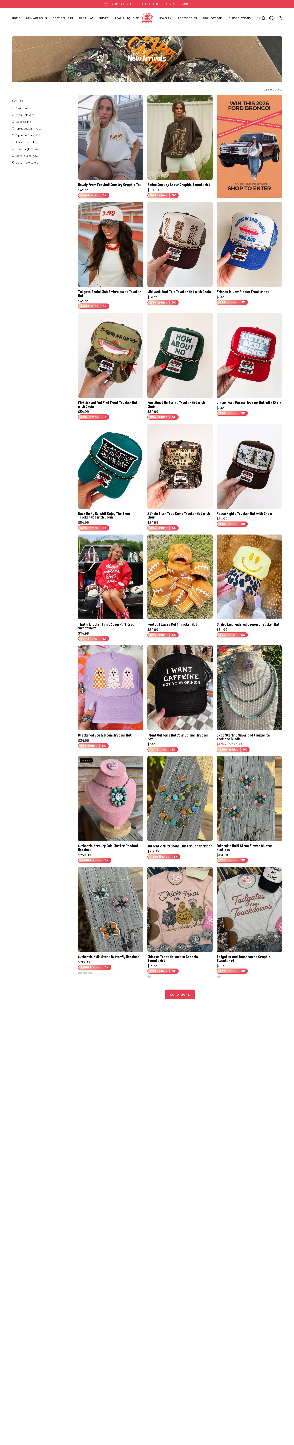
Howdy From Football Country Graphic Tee (109, 185)
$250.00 (162, 854)
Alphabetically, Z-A (28, 135)
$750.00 (93, 857)
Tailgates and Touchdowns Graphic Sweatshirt (243, 958)
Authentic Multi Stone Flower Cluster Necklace (244, 847)
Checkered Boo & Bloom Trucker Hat (105, 735)
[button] (103, 18)
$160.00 (231, 857)
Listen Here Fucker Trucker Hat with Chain (249, 403)
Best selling (23, 121)
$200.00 (93, 965)
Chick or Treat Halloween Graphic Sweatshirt (172, 958)
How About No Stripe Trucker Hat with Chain (176, 404)
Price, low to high (27, 142)
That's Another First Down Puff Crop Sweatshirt (106, 626)
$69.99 (161, 192)
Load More (180, 994)
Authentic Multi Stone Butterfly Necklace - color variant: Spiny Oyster (85, 973)
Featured (22, 108)
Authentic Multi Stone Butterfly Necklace (108, 957)
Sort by (17, 100)
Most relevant (25, 115)
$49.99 (92, 192)
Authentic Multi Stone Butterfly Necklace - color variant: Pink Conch (90, 973)
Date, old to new (27, 155)
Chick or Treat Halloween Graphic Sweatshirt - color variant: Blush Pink (149, 977)
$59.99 (161, 968)
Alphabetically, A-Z (28, 128)
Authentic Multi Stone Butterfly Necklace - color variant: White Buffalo (80, 973)
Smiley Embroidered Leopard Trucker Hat (248, 624)
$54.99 (161, 299)
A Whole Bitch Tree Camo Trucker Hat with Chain (178, 515)
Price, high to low (27, 149)
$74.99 (92, 636)
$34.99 (92, 743)
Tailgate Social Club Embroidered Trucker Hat (109, 293)
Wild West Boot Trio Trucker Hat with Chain (179, 292)
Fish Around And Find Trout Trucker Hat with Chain (107, 404)
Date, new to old (27, 162)
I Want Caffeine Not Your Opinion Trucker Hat (177, 737)
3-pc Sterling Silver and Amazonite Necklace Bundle (243, 737)
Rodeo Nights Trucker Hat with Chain (244, 513)
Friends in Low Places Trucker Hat (243, 292)
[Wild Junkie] (147, 18)
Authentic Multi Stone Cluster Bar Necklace (179, 846)
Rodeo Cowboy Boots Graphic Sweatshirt (178, 185)
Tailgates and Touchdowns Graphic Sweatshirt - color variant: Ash (219, 977)
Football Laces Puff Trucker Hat (172, 624)
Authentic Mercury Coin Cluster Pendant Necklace (108, 847)
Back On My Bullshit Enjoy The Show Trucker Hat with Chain (104, 515)
